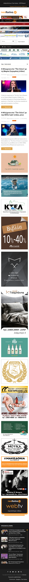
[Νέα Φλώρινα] (9, 12)
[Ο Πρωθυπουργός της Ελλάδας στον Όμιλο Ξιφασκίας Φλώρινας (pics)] (4, 539)
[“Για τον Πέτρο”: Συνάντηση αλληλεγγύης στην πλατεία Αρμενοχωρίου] (4, 556)
